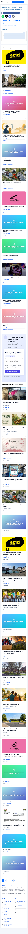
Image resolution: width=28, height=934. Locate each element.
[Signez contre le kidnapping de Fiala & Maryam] (14, 226)
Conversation (7, 23)
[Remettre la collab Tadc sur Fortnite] (14, 273)
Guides (4, 899)
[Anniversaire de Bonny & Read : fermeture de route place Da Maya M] (14, 202)
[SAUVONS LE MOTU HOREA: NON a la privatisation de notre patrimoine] (14, 296)
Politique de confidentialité (9, 25)
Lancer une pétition (18, 1)
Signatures (14, 20)
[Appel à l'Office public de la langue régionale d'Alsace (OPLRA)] (14, 107)
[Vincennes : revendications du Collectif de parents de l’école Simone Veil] (14, 250)
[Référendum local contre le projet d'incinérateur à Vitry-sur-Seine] (14, 61)
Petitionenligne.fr (6, 2)
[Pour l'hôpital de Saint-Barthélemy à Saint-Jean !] (14, 320)
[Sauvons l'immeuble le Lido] (14, 84)
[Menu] (25, 2)
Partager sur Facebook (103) (12, 13)
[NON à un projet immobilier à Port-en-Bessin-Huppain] (14, 155)
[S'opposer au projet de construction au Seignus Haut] (14, 179)
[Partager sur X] (6, 16)
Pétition (5, 20)
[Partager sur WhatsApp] (2, 16)
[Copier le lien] (13, 16)
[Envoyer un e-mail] (9, 16)
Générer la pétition (13, 371)
